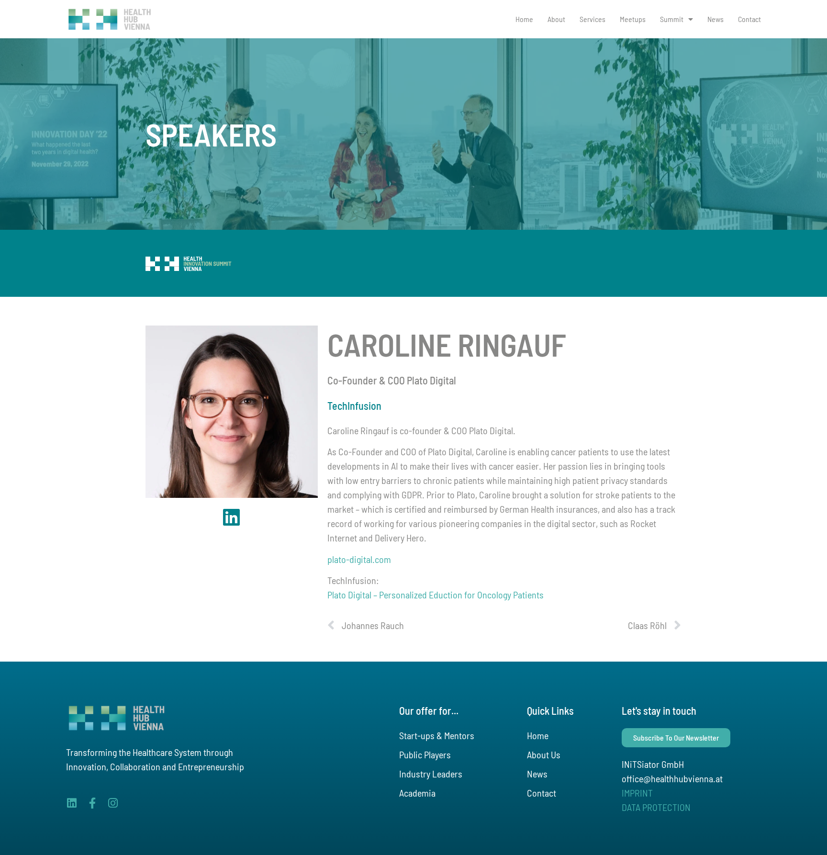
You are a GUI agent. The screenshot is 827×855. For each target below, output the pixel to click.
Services (592, 18)
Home (524, 18)
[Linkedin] (71, 803)
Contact (749, 18)
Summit (671, 18)
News (715, 18)
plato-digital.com (359, 559)
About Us (543, 754)
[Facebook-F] (92, 803)
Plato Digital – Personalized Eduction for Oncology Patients (435, 594)
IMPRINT (637, 793)
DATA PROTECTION (656, 807)
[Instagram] (112, 803)
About (556, 18)
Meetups (633, 18)
